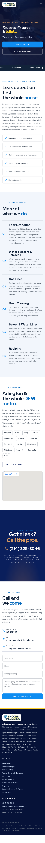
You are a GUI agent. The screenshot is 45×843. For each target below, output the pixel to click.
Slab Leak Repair (8, 767)
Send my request (21, 696)
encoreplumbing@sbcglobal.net (14, 806)
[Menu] (41, 4)
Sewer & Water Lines (10, 783)
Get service (21, 44)
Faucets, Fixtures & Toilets (12, 789)
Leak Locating (7, 770)
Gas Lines (6, 776)
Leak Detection (8, 763)
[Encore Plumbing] (9, 4)
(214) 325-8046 (24, 548)
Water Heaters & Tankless (12, 773)
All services (6, 792)
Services (6, 23)
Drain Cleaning (8, 779)
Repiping (5, 786)
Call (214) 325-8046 (22, 52)
